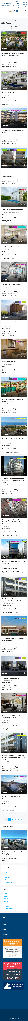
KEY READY (15, 227)
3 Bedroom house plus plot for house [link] (12, 209)
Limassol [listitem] (6, 898)
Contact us (5, 934)
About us (5, 926)
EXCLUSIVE (23, 33)
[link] (14, 41)
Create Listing (6, 929)
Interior (8, 20)
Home (4, 20)
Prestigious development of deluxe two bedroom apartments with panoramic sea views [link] (13, 757)
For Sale (19, 33)
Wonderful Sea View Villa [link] (9, 361)
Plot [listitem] (5, 881)
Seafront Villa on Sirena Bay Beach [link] (11, 284)
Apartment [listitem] (6, 879)
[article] (14, 847)
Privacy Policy (6, 936)
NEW (24, 72)
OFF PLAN (23, 110)
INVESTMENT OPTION (15, 110)
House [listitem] (5, 876)
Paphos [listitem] (6, 895)
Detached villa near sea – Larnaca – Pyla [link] (13, 93)
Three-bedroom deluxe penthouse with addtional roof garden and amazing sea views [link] (13, 480)
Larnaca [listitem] (6, 900)
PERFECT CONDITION (21, 227)
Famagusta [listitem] (6, 903)
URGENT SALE (23, 341)
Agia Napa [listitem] (6, 908)
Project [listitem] (5, 874)
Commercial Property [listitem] (9, 884)
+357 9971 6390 (7, 3)
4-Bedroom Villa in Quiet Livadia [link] (11, 247)
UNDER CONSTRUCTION (21, 418)
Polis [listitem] (5, 905)
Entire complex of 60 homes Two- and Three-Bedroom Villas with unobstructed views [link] (13, 522)
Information (6, 931)
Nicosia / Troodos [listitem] (8, 910)
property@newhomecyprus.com (7, 5)
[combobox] (16, 28)
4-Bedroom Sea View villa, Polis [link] (11, 678)
